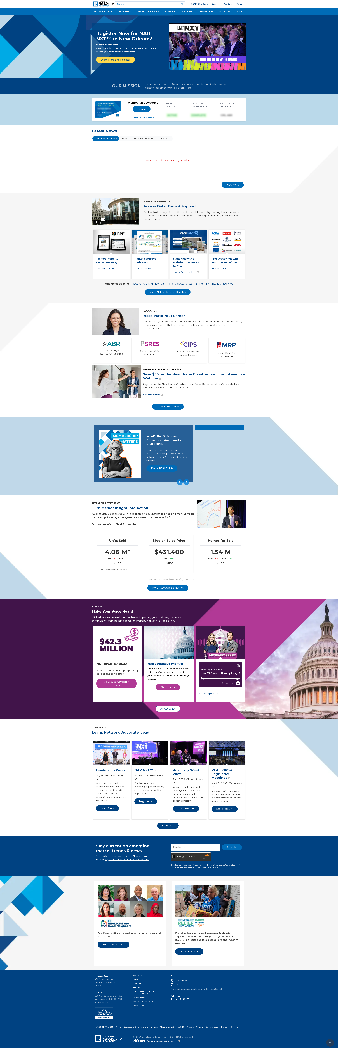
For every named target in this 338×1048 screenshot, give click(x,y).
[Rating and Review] (104, 1018)
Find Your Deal (219, 268)
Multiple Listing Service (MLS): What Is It (177, 1027)
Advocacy (170, 11)
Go (182, 4)
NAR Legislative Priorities (166, 663)
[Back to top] (330, 1043)
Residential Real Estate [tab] (106, 138)
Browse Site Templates (184, 272)
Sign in (239, 4)
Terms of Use (138, 1006)
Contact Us (179, 976)
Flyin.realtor (167, 687)
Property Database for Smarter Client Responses (137, 1027)
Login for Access (142, 268)
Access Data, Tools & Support (170, 206)
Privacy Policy (139, 998)
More (239, 11)
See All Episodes (208, 693)
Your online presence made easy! (163, 1041)
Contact (215, 4)
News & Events (205, 11)
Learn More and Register (115, 59)
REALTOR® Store (199, 4)
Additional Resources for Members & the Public (143, 992)
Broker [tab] (125, 138)
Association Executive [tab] (143, 138)
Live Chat (179, 984)
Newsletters (138, 975)
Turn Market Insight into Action (120, 508)
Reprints (136, 987)
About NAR (224, 11)
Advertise (137, 983)
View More (232, 184)
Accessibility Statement (143, 1002)
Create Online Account (143, 117)
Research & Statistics (148, 11)
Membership (124, 11)
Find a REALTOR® (162, 468)
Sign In (142, 109)
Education (187, 11)
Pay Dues (228, 4)
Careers (136, 979)
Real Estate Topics (103, 11)
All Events (168, 825)
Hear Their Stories (113, 944)
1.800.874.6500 (181, 980)
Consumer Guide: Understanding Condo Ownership (218, 1027)
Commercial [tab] (164, 138)
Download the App (105, 268)
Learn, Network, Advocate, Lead (120, 732)
